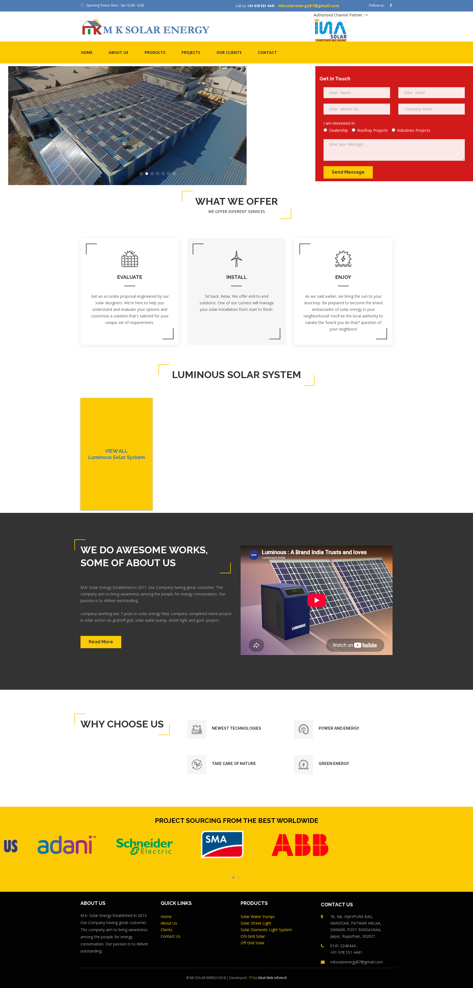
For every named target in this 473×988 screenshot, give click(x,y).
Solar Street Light (256, 923)
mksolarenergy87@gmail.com (308, 5)
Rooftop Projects (372, 130)
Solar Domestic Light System (266, 929)
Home (87, 52)
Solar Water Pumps (258, 916)
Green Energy (334, 763)
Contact (267, 52)
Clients (166, 929)
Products (155, 52)
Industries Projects (413, 130)
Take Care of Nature (234, 763)
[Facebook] (391, 5)
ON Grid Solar (253, 936)
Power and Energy (339, 728)
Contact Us (170, 936)
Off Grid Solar (252, 942)
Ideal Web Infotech (272, 977)
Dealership (338, 130)
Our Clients (229, 52)
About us (118, 52)
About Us (169, 923)
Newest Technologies (236, 728)
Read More (101, 641)
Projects (190, 52)
